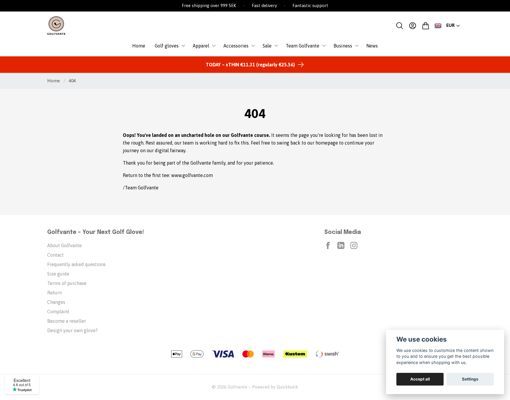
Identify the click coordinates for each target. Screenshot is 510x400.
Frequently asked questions (76, 264)
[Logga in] (412, 26)
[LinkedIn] (340, 245)
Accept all (420, 379)
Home (53, 80)
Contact (55, 255)
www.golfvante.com (192, 175)
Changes (56, 302)
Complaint (58, 311)
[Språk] (438, 25)
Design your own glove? (72, 330)
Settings (470, 379)
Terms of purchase (66, 283)
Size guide (58, 273)
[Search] (399, 26)
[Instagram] (353, 245)
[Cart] (425, 26)
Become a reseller (66, 321)
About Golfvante (64, 245)
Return (54, 292)
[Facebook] (327, 245)
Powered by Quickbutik (275, 386)
